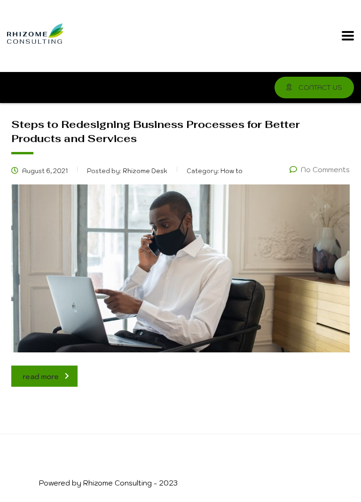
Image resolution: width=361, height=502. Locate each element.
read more (41, 376)
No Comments (325, 169)
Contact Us (319, 87)
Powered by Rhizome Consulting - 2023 (108, 482)
